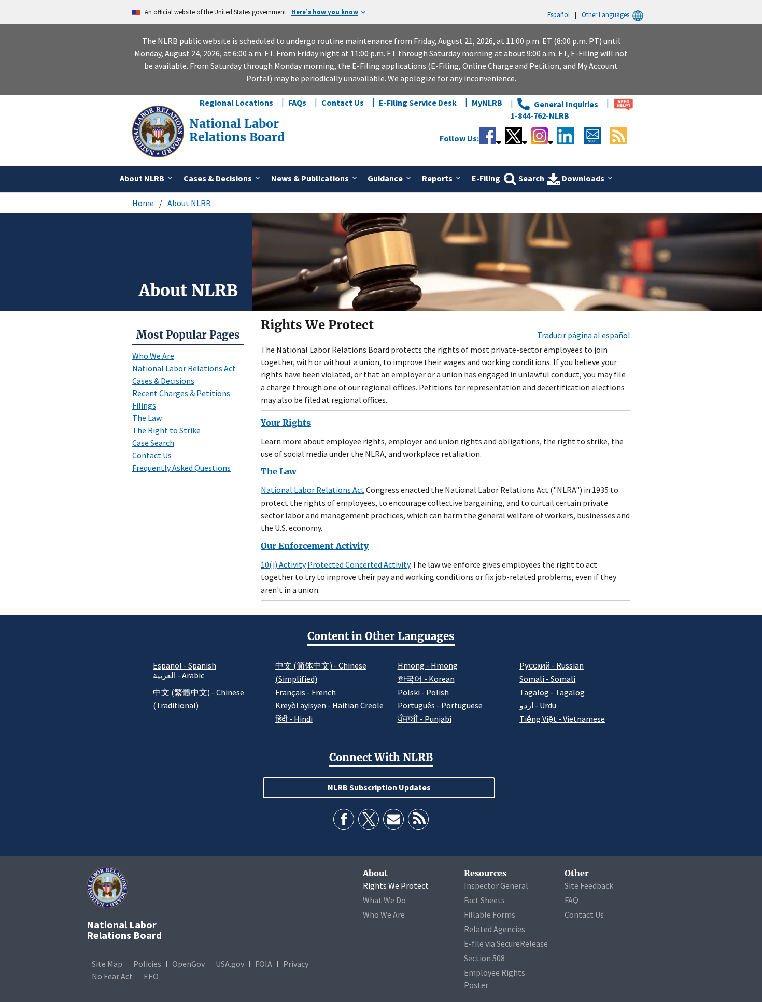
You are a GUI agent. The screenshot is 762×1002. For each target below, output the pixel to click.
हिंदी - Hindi (294, 719)
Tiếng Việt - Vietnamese (562, 719)
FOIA (263, 964)
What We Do (384, 900)
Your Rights (286, 422)
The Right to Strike (166, 430)
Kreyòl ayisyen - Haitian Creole (329, 705)
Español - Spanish (184, 665)
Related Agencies (494, 929)
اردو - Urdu (537, 705)
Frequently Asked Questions (181, 467)
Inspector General (496, 885)
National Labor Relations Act (184, 368)
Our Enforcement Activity (315, 546)
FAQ (571, 900)
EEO (151, 976)
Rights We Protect (396, 885)
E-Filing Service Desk (418, 102)
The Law (147, 418)
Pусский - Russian (551, 665)
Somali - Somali (547, 679)
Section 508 (484, 958)
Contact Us (342, 102)
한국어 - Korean (426, 679)
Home (143, 203)
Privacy (295, 964)
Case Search (153, 443)
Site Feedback (589, 885)
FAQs (297, 102)
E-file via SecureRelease (506, 943)
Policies (147, 964)
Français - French (305, 692)
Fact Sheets (484, 900)
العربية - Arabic (178, 675)
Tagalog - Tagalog (552, 692)
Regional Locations (236, 102)
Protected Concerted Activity (359, 564)
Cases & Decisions (163, 380)
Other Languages (605, 14)
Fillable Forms (489, 914)
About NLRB (189, 203)
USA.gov (230, 964)
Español (558, 14)
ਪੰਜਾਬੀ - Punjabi (424, 719)
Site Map (107, 964)
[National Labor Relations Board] (159, 130)
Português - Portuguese (440, 705)
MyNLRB (487, 102)
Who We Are (153, 356)
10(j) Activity (283, 564)
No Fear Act (112, 976)
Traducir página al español (583, 335)
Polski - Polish (423, 692)
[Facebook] (343, 819)
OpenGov (188, 964)
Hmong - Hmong (428, 665)
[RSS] (418, 819)
